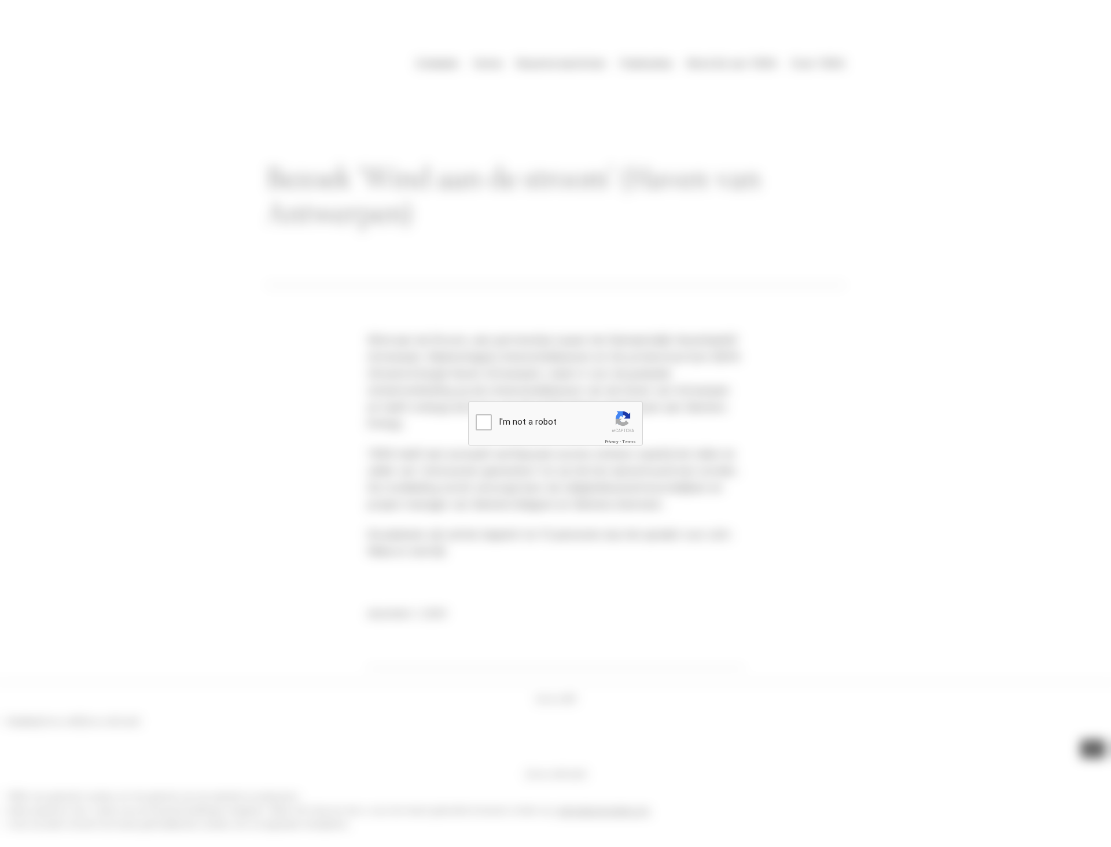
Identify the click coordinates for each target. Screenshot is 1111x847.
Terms (629, 441)
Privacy (612, 441)
